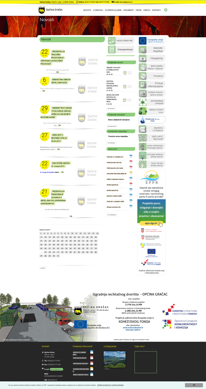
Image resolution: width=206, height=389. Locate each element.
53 (75, 244)
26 (79, 237)
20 (54, 237)
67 (75, 248)
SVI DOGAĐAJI (111, 143)
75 (49, 252)
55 (83, 244)
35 (58, 241)
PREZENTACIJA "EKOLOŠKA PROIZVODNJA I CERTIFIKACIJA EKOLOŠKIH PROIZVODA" (53, 57)
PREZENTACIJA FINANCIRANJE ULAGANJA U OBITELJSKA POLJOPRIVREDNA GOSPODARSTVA (53, 197)
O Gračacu (98, 10)
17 (41, 237)
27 (83, 237)
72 (95, 248)
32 (45, 241)
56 (87, 244)
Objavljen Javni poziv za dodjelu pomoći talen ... (113, 70)
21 (58, 237)
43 (91, 241)
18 (45, 237)
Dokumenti (128, 10)
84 (87, 252)
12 (80, 233)
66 (70, 248)
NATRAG (43, 268)
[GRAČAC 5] (115, 359)
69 (83, 248)
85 (91, 252)
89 (49, 256)
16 (97, 233)
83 (83, 252)
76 (54, 252)
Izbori (138, 10)
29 (91, 237)
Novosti (87, 10)
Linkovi (146, 10)
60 (45, 248)
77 (58, 252)
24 (70, 237)
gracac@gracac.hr (126, 2)
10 (72, 233)
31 (41, 241)
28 (87, 237)
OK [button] (194, 385)
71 (91, 248)
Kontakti (156, 10)
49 (58, 244)
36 (62, 241)
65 (66, 248)
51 (66, 244)
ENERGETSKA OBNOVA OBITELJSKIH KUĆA (61, 81)
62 (54, 248)
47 (49, 244)
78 (62, 252)
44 (95, 241)
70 (87, 248)
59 (41, 248)
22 (62, 237)
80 (70, 252)
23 (66, 237)
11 (76, 233)
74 (45, 252)
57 (91, 244)
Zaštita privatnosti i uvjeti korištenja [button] (110, 385)
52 (70, 244)
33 (49, 241)
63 (58, 248)
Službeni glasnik (113, 10)
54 (79, 244)
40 (79, 241)
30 (95, 237)
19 (49, 237)
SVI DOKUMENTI (112, 215)
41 (83, 241)
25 (75, 237)
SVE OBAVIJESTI (112, 126)
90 (54, 256)
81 (75, 252)
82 (79, 252)
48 (54, 244)
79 (66, 252)
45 (41, 244)
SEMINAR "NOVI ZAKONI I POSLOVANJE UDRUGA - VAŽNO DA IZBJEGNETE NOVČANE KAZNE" (56, 112)
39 (75, 241)
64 (62, 248)
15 (93, 233)
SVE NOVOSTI (111, 108)
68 (79, 248)
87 (41, 256)
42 (87, 241)
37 (66, 241)
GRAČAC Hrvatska (120, 55)
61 (49, 248)
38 (70, 241)
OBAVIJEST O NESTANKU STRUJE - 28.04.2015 (59, 138)
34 (54, 241)
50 (62, 244)
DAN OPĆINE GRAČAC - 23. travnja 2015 (61, 164)
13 (85, 233)
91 (58, 256)
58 (95, 244)
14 (89, 233)
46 (45, 244)
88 (45, 256)
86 (95, 252)
